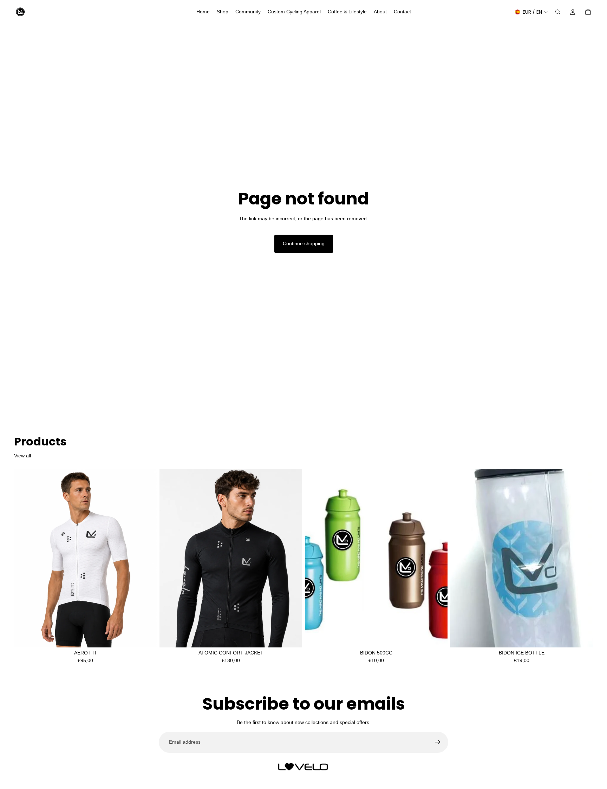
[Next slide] (146, 558)
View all (22, 455)
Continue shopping (304, 243)
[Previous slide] (24, 558)
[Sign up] (437, 742)
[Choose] (145, 636)
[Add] (582, 636)
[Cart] (588, 12)
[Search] (558, 12)
